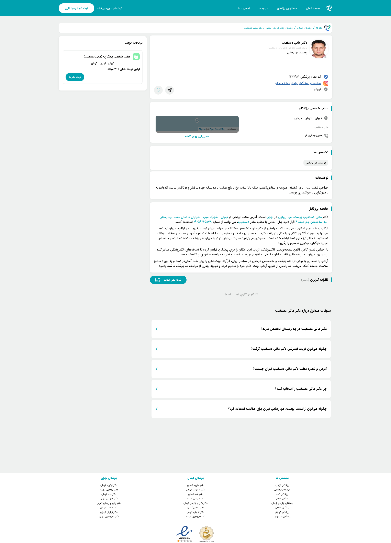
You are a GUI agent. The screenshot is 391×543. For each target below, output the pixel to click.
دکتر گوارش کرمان (195, 512)
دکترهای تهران (304, 28)
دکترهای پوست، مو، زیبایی (279, 28)
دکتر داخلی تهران (109, 508)
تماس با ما (244, 8)
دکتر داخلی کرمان (195, 508)
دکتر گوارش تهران (109, 512)
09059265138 (314, 136)
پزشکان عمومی (282, 499)
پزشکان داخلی (282, 508)
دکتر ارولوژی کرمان (195, 490)
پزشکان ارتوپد (282, 485)
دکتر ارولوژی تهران (109, 490)
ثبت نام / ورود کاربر (76, 8)
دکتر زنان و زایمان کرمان (195, 503)
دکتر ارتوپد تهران (108, 485)
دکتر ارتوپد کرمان (195, 485)
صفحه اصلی (313, 8)
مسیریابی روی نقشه (197, 136)
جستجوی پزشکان (287, 8)
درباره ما (263, 8)
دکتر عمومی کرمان (195, 499)
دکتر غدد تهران (108, 494)
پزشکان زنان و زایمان (282, 503)
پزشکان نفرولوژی (282, 517)
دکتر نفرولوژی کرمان (195, 517)
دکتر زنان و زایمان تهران (109, 503)
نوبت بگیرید (75, 77)
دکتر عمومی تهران (109, 499)
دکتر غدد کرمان (195, 494)
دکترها (319, 28)
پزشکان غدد (282, 494)
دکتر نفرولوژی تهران (109, 517)
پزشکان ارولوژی (282, 490)
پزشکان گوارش (282, 512)
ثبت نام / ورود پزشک (110, 8)
